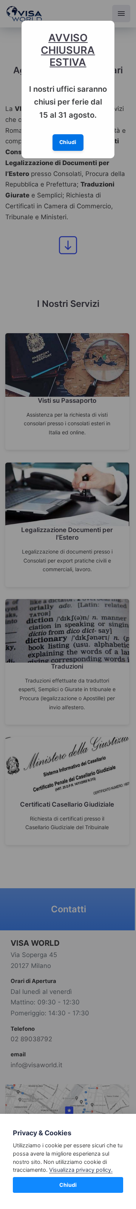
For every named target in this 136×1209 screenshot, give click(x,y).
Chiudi (68, 1185)
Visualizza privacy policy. (81, 1170)
